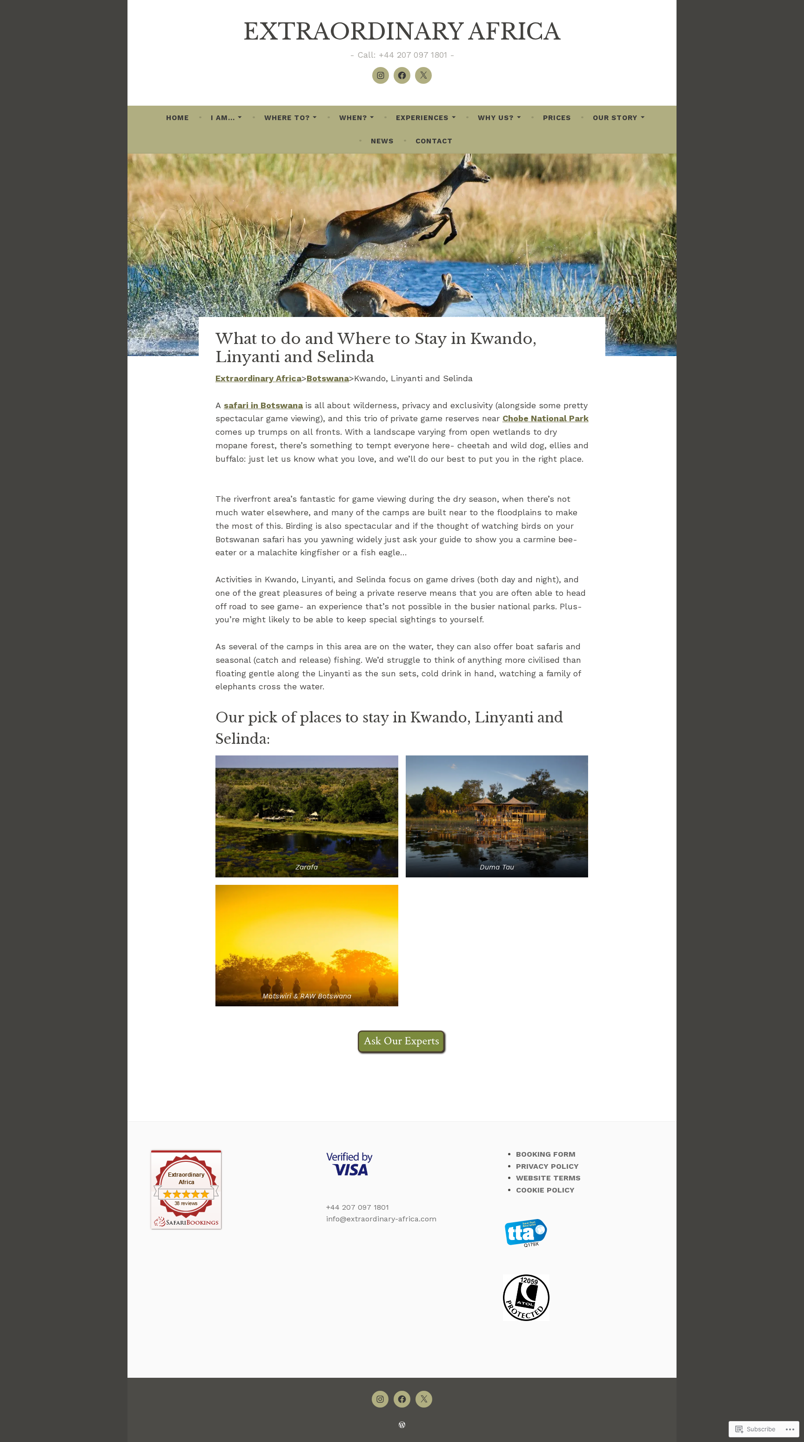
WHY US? (496, 118)
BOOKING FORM (546, 1154)
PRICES (557, 118)
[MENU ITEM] (380, 1399)
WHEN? (353, 118)
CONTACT (434, 141)
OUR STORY (615, 118)
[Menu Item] (380, 75)
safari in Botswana (263, 405)
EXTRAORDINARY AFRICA (402, 32)
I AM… (223, 118)
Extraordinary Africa (258, 378)
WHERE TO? (287, 118)
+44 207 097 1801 (357, 1207)
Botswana (328, 378)
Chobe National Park (545, 418)
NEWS (382, 141)
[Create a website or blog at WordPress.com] (402, 1425)
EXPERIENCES (422, 118)
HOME (177, 118)
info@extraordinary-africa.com (381, 1218)
